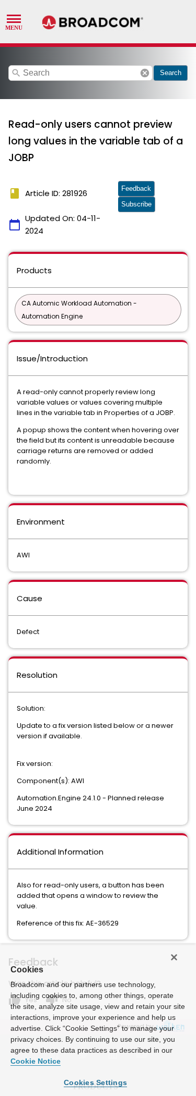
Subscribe (136, 204)
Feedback (136, 188)
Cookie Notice (35, 1061)
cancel (145, 73)
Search (170, 73)
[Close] (174, 957)
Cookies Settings (95, 1082)
